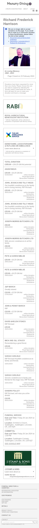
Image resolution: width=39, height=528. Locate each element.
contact (5, 519)
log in (32, 9)
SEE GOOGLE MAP (12, 444)
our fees (5, 501)
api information (7, 492)
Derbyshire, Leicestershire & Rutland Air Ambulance (19, 42)
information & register (10, 490)
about (25, 9)
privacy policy (7, 510)
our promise (6, 500)
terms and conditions (10, 512)
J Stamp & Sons (12, 469)
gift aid (4, 503)
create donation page (14, 9)
